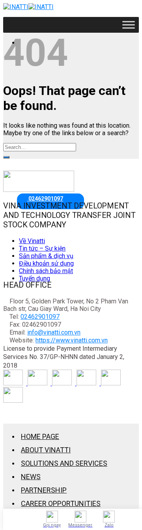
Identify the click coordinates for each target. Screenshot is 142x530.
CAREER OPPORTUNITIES (61, 503)
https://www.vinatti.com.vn (72, 340)
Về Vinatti (32, 241)
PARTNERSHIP (44, 490)
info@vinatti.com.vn (53, 332)
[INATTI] (28, 7)
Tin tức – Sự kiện (42, 248)
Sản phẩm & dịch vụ (46, 256)
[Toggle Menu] (128, 24)
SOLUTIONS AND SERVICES (64, 463)
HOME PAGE (40, 436)
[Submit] (6, 157)
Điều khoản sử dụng (46, 263)
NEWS (31, 476)
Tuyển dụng (34, 278)
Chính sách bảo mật (46, 271)
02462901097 (40, 316)
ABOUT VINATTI (46, 450)
